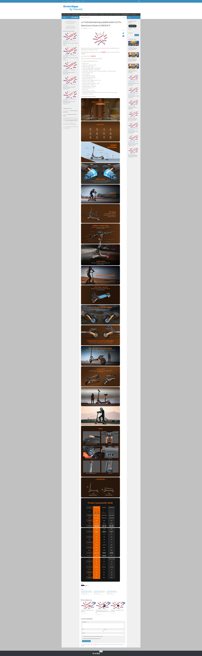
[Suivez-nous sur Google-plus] (77, 17)
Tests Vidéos (133, 14)
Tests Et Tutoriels (116, 14)
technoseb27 (84, 28)
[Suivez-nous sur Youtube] (75, 17)
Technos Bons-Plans (125, 14)
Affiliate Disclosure (69, 1)
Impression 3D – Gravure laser (92, 14)
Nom (83, 629)
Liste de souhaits (77, 1)
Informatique (102, 14)
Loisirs (107, 14)
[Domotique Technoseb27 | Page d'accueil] (73, 8)
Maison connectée (75, 14)
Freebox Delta (83, 14)
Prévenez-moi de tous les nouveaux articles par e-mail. (92, 638)
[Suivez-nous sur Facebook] (72, 17)
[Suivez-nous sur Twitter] (73, 17)
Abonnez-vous (132, 26)
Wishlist (83, 1)
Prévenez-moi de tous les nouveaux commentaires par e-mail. (93, 636)
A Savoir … (69, 14)
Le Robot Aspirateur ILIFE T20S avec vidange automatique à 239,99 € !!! (102, 611)
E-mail (105, 629)
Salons (111, 14)
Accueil (63, 1)
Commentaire (84, 622)
